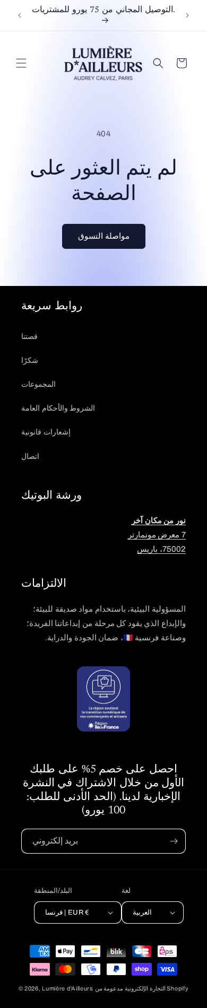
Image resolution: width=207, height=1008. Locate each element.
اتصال (30, 456)
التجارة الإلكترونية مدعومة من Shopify (142, 988)
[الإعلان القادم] (187, 15)
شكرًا (29, 360)
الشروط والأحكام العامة (58, 408)
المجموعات (38, 384)
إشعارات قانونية (46, 432)
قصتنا (29, 337)
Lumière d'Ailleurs (67, 988)
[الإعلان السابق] (19, 15)
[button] (21, 63)
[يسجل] (173, 841)
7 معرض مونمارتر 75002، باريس (157, 534)
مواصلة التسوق (104, 236)
